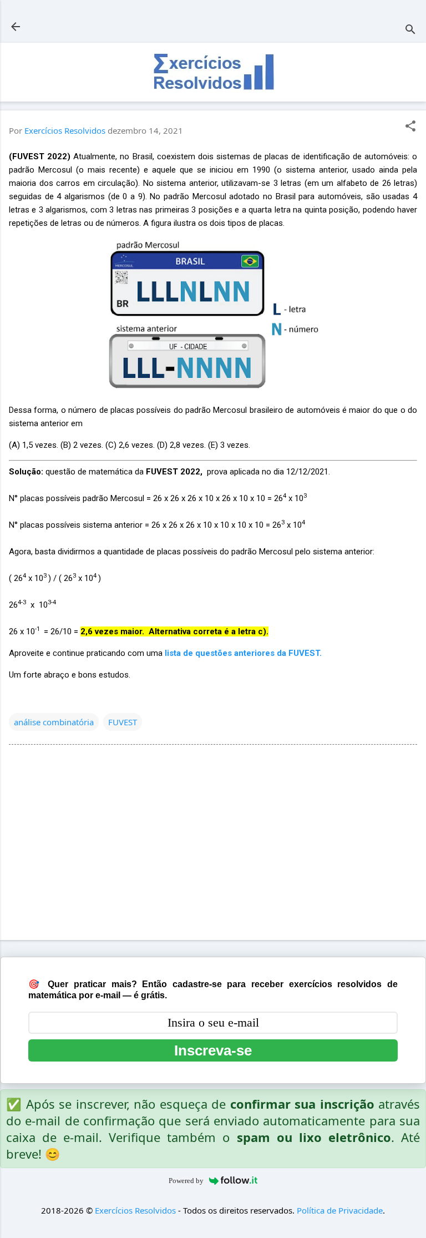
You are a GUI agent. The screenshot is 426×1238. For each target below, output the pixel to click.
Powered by (186, 1180)
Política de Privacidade (340, 1210)
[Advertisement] (213, 844)
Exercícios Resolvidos (135, 1210)
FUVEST (122, 721)
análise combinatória (54, 721)
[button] (410, 126)
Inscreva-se (213, 1050)
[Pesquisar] (410, 30)
